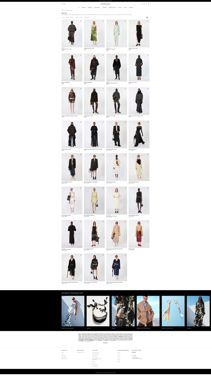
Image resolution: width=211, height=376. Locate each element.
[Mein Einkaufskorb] (148, 4)
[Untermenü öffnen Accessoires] (107, 7)
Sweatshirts (121, 336)
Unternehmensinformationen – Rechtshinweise (97, 359)
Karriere (93, 361)
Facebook (118, 352)
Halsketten (106, 340)
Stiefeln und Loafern (89, 339)
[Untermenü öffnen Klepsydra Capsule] (116, 7)
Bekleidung (67, 10)
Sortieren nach (87, 17)
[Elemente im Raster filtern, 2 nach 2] (148, 17)
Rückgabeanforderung (80, 352)
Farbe (81, 17)
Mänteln (82, 339)
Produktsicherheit (64, 358)
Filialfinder (134, 355)
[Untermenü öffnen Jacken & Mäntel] (100, 7)
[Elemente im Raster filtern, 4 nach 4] (147, 17)
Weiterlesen (105, 342)
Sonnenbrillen (113, 340)
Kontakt (63, 352)
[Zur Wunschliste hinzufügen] (80, 21)
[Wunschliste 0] (146, 4)
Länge (77, 17)
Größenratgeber (64, 357)
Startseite (63, 10)
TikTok (118, 361)
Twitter (118, 354)
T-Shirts (115, 336)
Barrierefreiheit (94, 364)
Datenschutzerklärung (95, 353)
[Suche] (142, 4)
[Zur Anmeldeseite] (144, 4)
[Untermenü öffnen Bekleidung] (92, 7)
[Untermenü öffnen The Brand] (122, 7)
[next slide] (148, 294)
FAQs (62, 353)
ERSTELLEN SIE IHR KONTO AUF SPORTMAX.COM (105, 0)
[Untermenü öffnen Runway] (127, 7)
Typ (63, 17)
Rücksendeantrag (95, 366)
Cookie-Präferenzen (95, 357)
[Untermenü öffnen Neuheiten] (86, 7)
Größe (67, 17)
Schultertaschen (92, 340)
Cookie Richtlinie (94, 355)
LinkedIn (118, 357)
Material (72, 17)
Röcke (71, 10)
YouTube (118, 359)
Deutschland (134, 352)
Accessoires (100, 340)
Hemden (81, 340)
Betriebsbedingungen (95, 352)
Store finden (63, 355)
